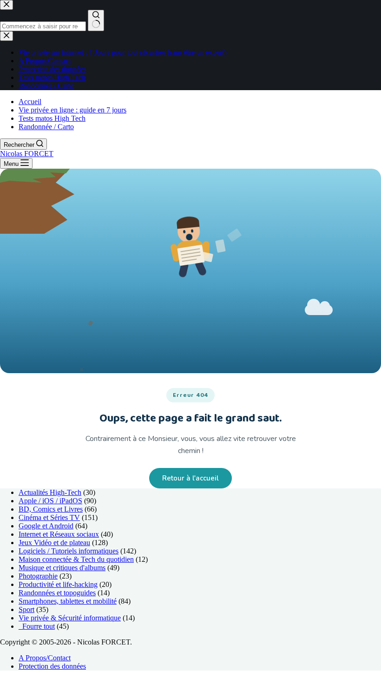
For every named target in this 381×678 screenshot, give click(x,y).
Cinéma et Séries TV (49, 517)
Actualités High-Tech (50, 492)
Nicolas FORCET (26, 154)
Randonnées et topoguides (57, 593)
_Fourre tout (37, 626)
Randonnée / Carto (46, 127)
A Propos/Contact (45, 658)
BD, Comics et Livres (51, 509)
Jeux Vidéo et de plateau (54, 542)
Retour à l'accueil (190, 478)
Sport (26, 609)
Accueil (30, 101)
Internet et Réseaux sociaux (59, 534)
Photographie (38, 576)
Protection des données (52, 666)
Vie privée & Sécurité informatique (70, 618)
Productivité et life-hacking (58, 584)
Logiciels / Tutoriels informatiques (68, 551)
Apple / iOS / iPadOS (50, 501)
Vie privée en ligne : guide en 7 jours (72, 110)
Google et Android (46, 526)
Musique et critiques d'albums (62, 568)
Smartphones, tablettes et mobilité (68, 601)
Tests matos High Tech (52, 118)
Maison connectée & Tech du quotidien (76, 559)
